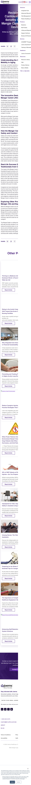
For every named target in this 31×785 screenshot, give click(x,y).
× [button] (28, 768)
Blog (2, 728)
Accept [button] (12, 782)
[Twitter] (5, 709)
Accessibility (4, 738)
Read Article (8, 290)
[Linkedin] (2, 709)
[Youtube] (11, 709)
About (3, 725)
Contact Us (15, 669)
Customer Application (8, 722)
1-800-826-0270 (5, 719)
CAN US (23, 2)
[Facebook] (8, 709)
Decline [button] (18, 782)
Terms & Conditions (6, 734)
